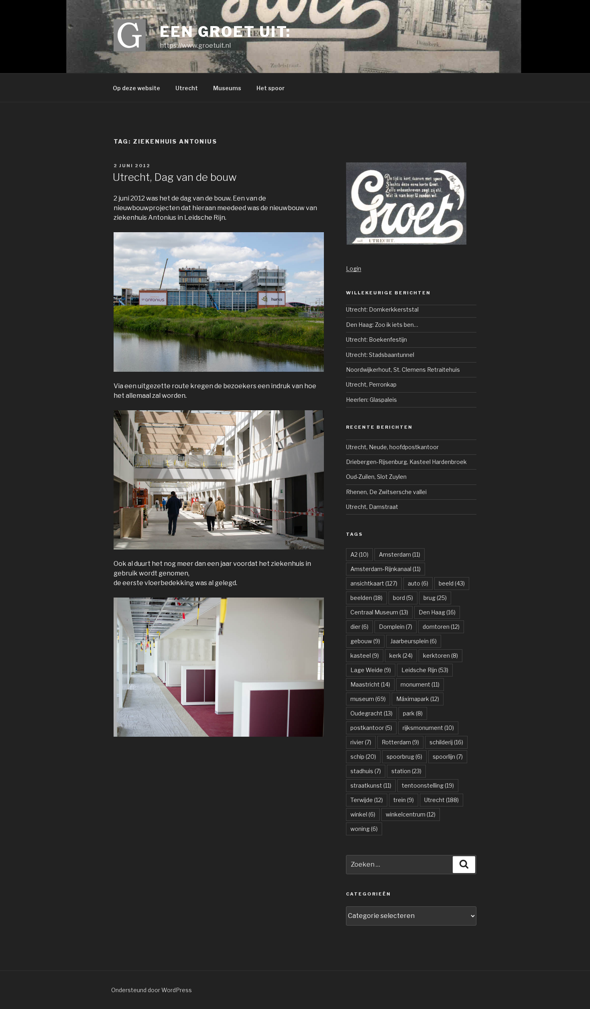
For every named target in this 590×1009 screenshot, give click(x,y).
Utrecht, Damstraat (372, 506)
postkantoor (371, 727)
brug (435, 597)
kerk (401, 655)
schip (363, 756)
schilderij (446, 742)
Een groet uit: (225, 32)
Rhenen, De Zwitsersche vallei (386, 491)
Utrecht (186, 88)
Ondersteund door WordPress (151, 990)
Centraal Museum (379, 612)
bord (403, 597)
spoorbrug (404, 756)
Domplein (395, 626)
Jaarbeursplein (414, 641)
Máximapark (417, 698)
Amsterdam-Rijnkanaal (385, 568)
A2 (359, 554)
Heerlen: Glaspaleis (371, 399)
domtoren (441, 626)
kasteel (364, 655)
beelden (366, 597)
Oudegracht (371, 713)
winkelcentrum (410, 814)
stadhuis (365, 771)
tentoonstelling (428, 785)
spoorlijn (448, 756)
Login (353, 268)
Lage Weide (370, 670)
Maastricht (370, 684)
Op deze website (136, 88)
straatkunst (370, 785)
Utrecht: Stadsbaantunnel (380, 354)
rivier (360, 742)
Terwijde (366, 799)
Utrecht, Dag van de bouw (175, 177)
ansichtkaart (373, 583)
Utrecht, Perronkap (371, 384)
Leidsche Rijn (424, 670)
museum (368, 698)
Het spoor (270, 88)
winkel (362, 814)
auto (418, 583)
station (406, 771)
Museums (227, 88)
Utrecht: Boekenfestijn (376, 339)
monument (420, 684)
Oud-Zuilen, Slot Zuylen (376, 476)
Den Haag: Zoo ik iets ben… (382, 324)
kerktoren (440, 655)
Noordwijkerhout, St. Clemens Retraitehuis (403, 369)
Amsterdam (399, 554)
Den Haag (437, 612)
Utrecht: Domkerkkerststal (382, 309)
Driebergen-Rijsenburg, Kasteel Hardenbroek (406, 461)
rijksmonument (428, 727)
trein (403, 799)
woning (364, 828)
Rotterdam (400, 742)
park (413, 713)
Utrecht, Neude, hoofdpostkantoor (392, 447)
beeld (452, 583)
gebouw (365, 641)
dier (359, 626)
